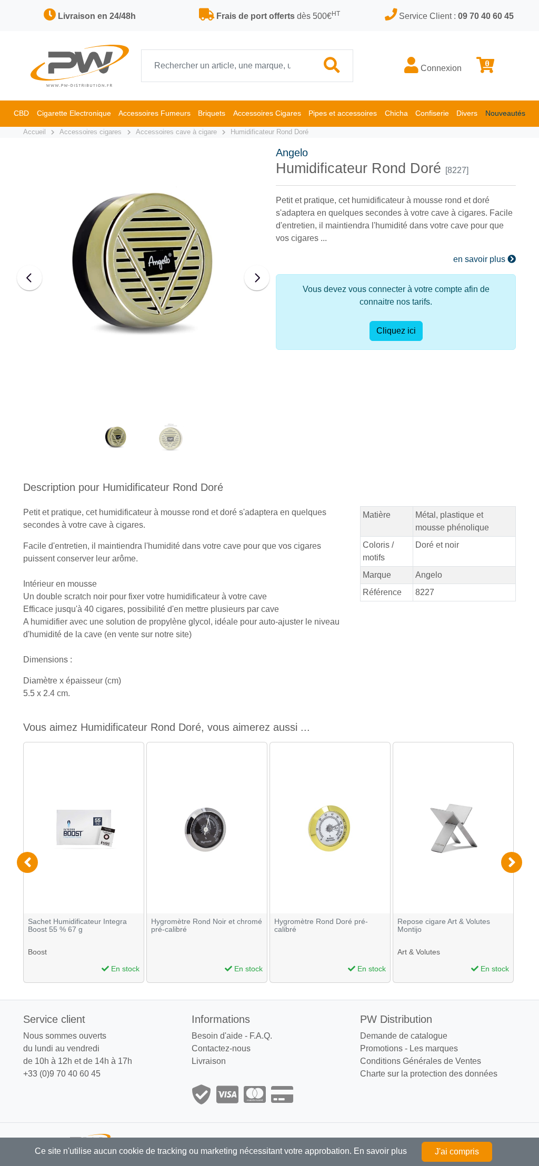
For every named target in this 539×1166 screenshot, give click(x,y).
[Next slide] (257, 277)
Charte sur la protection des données (428, 1073)
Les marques (434, 1048)
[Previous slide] (29, 277)
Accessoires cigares (90, 132)
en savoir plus (480, 259)
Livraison (209, 1061)
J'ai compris (457, 1151)
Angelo (292, 152)
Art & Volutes (418, 952)
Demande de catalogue (403, 1035)
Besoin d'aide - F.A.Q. (232, 1035)
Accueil (34, 132)
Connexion (440, 68)
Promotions (381, 1048)
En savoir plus (380, 1151)
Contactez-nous (221, 1048)
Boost (37, 952)
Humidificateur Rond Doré (269, 132)
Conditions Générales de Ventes (420, 1061)
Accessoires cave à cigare (176, 132)
